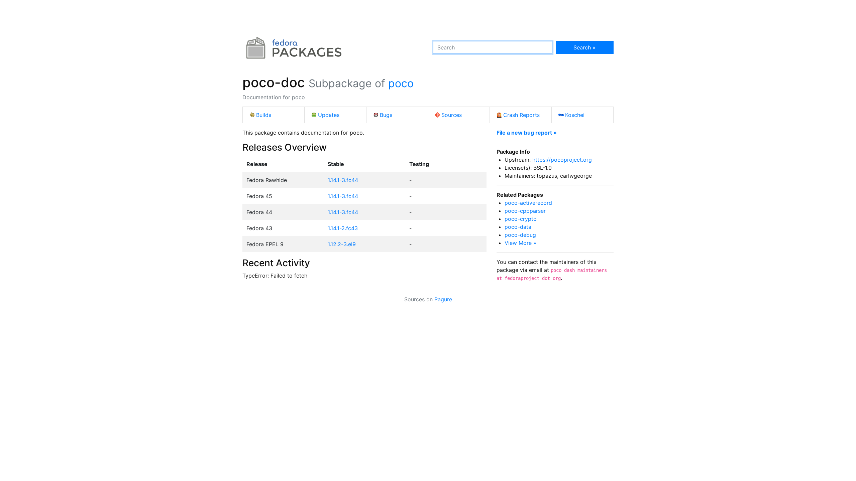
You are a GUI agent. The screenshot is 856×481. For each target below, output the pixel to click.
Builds (263, 115)
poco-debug (520, 234)
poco (401, 83)
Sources (451, 115)
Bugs (386, 115)
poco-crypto (521, 218)
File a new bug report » (527, 132)
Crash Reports (521, 115)
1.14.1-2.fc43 (343, 228)
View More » (520, 242)
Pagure (443, 299)
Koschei (574, 115)
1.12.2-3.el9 (342, 244)
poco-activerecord (528, 202)
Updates (328, 115)
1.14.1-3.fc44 (343, 180)
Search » (584, 47)
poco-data (518, 226)
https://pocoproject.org (562, 159)
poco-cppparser (525, 210)
